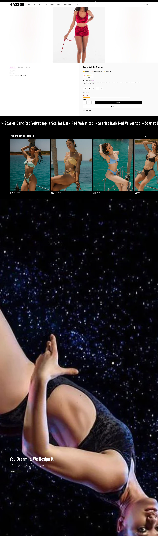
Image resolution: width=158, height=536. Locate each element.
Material (28, 67)
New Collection (31, 4)
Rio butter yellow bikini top (56, 192)
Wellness (59, 4)
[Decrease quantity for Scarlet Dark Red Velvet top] (85, 102)
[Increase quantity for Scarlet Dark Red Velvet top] (93, 102)
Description (12, 67)
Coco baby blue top (96, 192)
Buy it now (113, 106)
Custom (52, 4)
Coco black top (137, 192)
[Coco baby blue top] (113, 165)
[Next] (146, 165)
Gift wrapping (88, 110)
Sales (46, 4)
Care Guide (20, 67)
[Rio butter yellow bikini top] (71, 165)
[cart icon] (147, 4)
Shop (39, 4)
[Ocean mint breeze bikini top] (30, 165)
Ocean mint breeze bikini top (15, 192)
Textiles (76, 4)
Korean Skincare (68, 4)
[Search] (143, 4)
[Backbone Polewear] (17, 4)
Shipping (84, 83)
